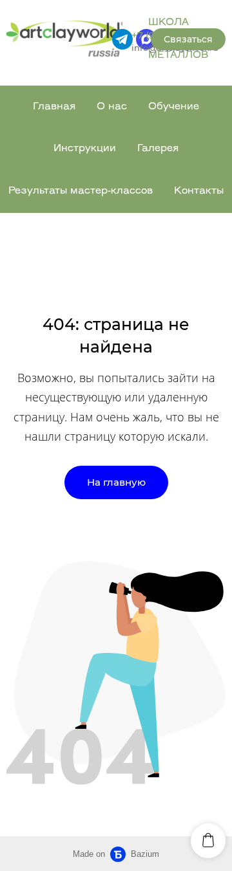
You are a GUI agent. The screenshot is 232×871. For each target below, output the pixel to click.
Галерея (158, 149)
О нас (112, 107)
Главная (54, 107)
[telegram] (122, 39)
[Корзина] (208, 840)
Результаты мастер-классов (80, 191)
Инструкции (84, 149)
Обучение (173, 107)
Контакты (199, 191)
